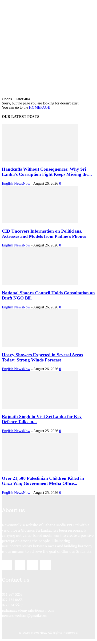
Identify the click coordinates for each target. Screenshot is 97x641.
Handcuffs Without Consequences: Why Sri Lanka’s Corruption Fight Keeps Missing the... (47, 172)
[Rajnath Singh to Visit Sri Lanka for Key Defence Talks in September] (40, 407)
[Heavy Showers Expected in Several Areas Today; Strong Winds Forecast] (40, 346)
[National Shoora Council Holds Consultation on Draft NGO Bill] (40, 284)
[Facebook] (7, 565)
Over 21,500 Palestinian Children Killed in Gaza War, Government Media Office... (43, 481)
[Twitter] (32, 565)
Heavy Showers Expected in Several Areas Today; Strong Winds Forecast (42, 357)
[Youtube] (45, 565)
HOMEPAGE (39, 107)
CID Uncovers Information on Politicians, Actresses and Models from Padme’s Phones (44, 234)
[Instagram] (20, 565)
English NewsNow (16, 183)
